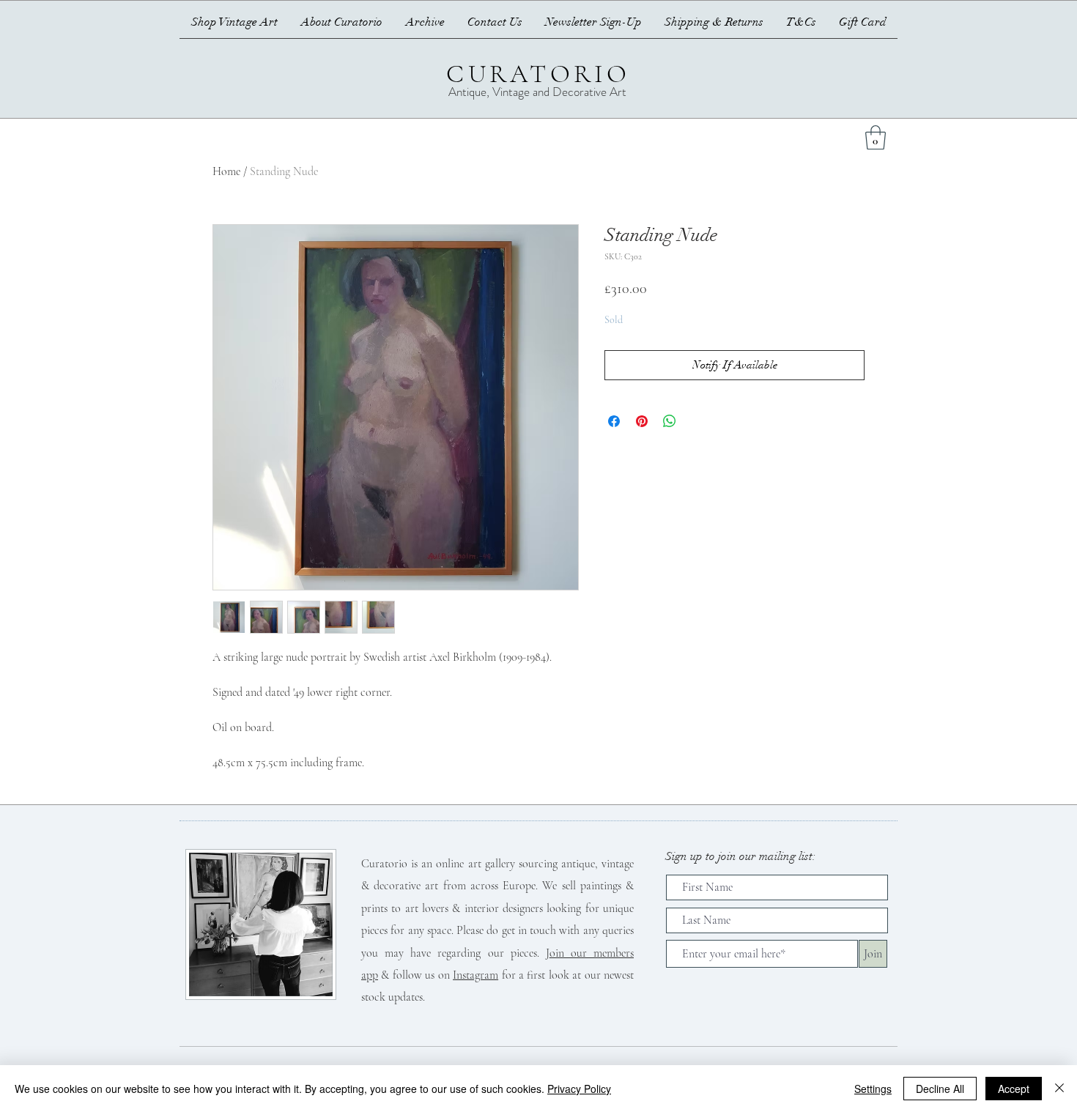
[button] (875, 137)
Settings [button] (873, 1088)
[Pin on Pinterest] (642, 421)
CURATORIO (538, 74)
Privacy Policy (579, 1088)
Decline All (940, 1088)
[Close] (1059, 1088)
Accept (1013, 1088)
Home (226, 171)
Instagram (475, 975)
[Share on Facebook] (614, 421)
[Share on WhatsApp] (669, 421)
